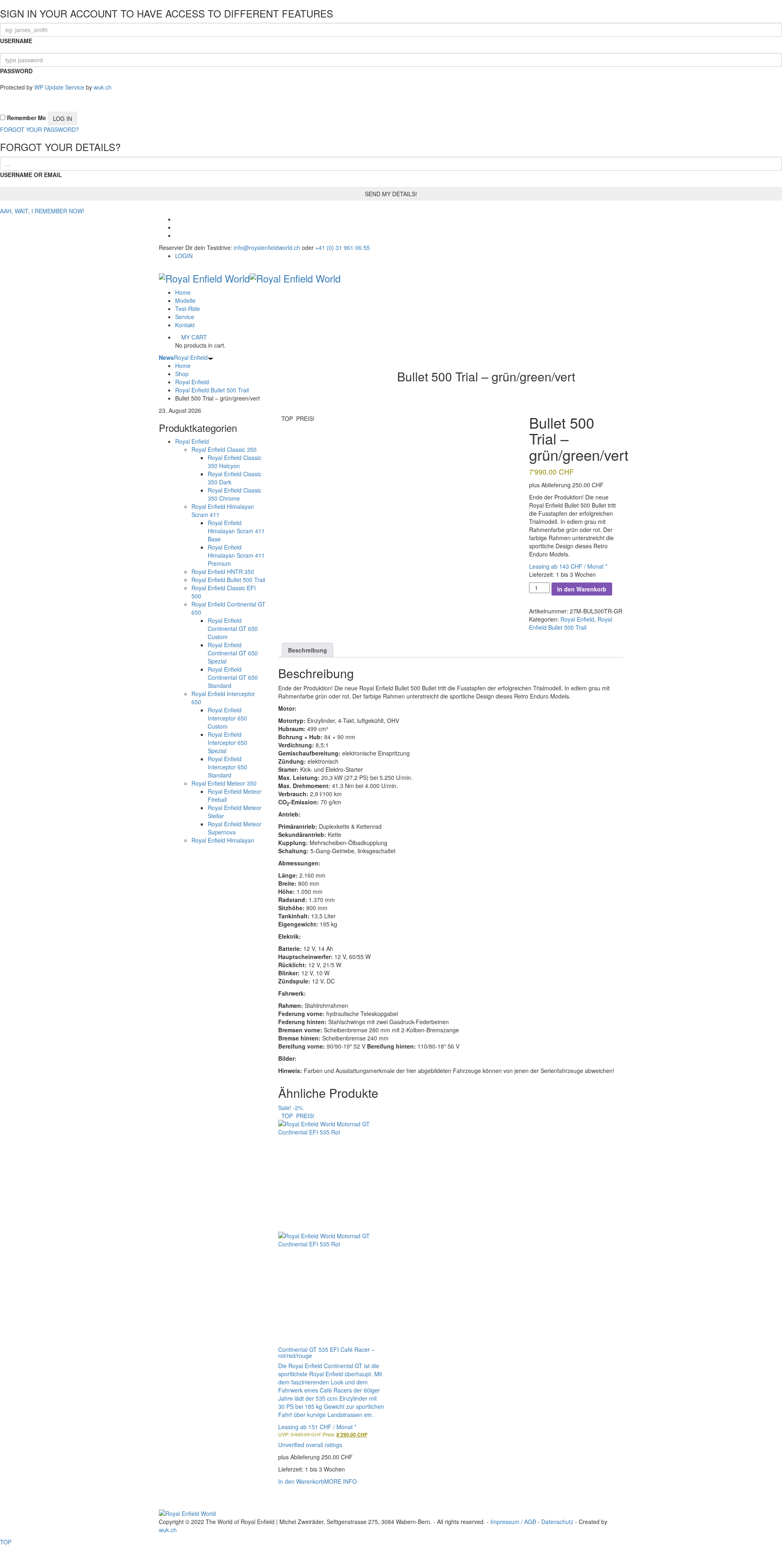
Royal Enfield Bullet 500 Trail (228, 580)
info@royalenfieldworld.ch (267, 247)
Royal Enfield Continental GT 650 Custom (233, 628)
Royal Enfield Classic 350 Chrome (234, 494)
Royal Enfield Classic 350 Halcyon (234, 461)
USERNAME (16, 41)
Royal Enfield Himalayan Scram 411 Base (236, 531)
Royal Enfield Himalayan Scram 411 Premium (236, 555)
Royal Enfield (183, 357)
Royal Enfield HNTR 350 (222, 571)
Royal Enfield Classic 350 (224, 449)
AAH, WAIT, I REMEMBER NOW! (42, 211)
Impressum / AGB (513, 1522)
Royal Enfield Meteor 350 (224, 783)
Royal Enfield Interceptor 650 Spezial (227, 742)
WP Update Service (59, 87)
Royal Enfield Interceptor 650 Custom (227, 718)
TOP (5, 1542)
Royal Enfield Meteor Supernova (234, 828)
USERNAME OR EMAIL (31, 175)
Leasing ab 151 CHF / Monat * (317, 1427)
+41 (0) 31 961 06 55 (342, 247)
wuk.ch (103, 87)
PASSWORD (16, 71)
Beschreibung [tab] (307, 650)
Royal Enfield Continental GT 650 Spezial (233, 653)
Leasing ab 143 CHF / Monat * (568, 566)
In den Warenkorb (581, 589)
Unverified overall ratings (310, 1445)
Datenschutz (557, 1522)
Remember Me (25, 118)
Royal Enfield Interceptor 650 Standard (227, 767)
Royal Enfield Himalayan (222, 840)
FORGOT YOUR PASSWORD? (39, 129)
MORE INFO (340, 1481)
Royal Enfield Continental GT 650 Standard (233, 677)
